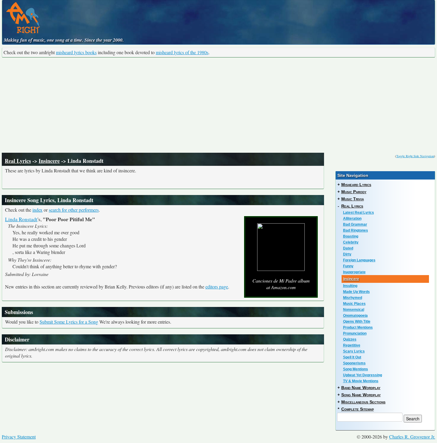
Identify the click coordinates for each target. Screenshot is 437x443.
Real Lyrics (18, 161)
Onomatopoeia (355, 315)
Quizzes (349, 339)
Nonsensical (353, 310)
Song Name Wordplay (361, 394)
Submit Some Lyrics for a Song (69, 322)
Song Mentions (355, 369)
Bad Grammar (355, 224)
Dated (348, 248)
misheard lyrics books (76, 52)
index (37, 210)
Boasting (350, 236)
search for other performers (74, 210)
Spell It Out (352, 357)
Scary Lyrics (354, 351)
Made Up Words (356, 292)
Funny (348, 266)
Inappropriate (354, 272)
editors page (216, 286)
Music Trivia (352, 198)
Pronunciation (355, 333)
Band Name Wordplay (361, 387)
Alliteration (352, 218)
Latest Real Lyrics (358, 212)
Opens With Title (356, 321)
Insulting (350, 286)
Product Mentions (358, 327)
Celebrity (351, 242)
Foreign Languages (359, 260)
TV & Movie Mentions (360, 381)
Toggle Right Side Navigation (415, 156)
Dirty (347, 254)
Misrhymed (352, 298)
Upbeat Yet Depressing (362, 375)
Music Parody (354, 191)
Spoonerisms (354, 363)
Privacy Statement (19, 436)
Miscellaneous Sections (363, 402)
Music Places (354, 304)
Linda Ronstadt (21, 219)
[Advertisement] (218, 105)
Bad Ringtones (355, 230)
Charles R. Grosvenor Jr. (412, 436)
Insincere (49, 161)
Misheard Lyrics (356, 184)
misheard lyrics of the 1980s (182, 52)
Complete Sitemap (357, 409)
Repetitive (351, 345)
